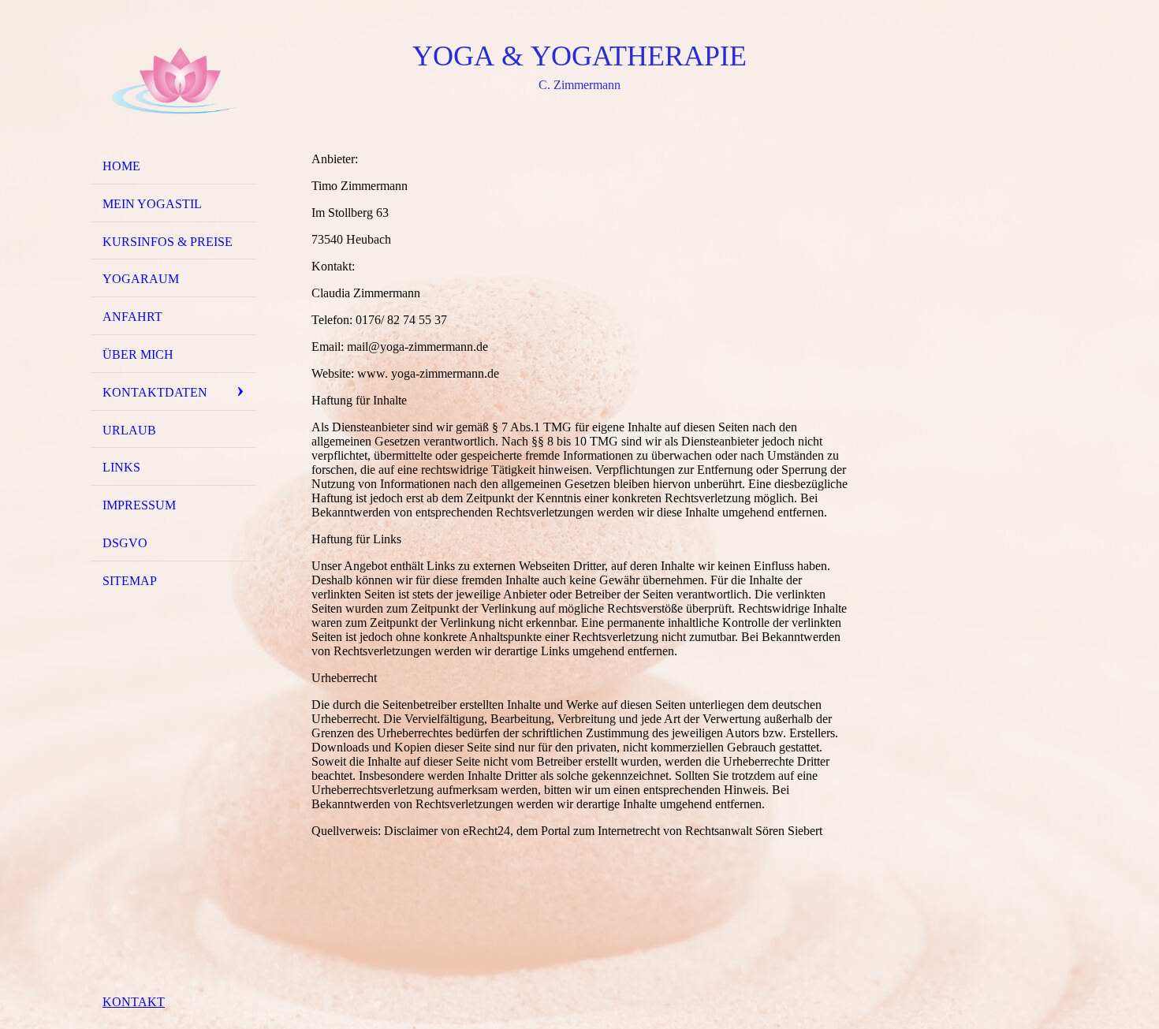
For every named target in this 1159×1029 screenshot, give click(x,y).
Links (121, 467)
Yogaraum (140, 278)
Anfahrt (132, 316)
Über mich (137, 354)
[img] (173, 81)
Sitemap (129, 580)
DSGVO (124, 543)
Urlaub (129, 430)
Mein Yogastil (152, 204)
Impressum (139, 505)
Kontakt (133, 1001)
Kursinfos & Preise (167, 241)
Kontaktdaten (154, 392)
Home (121, 166)
